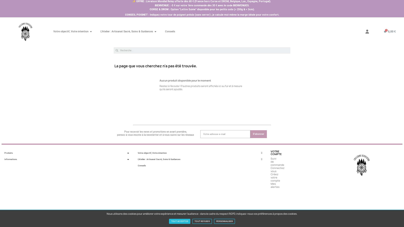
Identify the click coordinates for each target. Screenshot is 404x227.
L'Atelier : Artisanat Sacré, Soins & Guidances (127, 31)
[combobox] (202, 50)
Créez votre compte (275, 177)
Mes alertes (275, 185)
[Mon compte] (367, 32)
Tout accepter (179, 221)
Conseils (170, 31)
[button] (389, 31)
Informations (10, 159)
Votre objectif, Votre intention (71, 31)
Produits (8, 153)
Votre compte (276, 153)
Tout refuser (202, 221)
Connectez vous (278, 169)
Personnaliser (224, 221)
